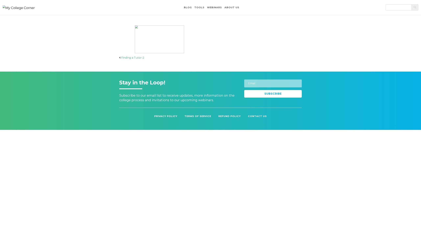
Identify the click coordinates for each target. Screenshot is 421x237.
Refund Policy (229, 116)
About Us (231, 7)
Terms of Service (198, 116)
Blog (188, 7)
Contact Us (257, 116)
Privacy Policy (165, 116)
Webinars (214, 7)
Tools (199, 7)
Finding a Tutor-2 (132, 57)
